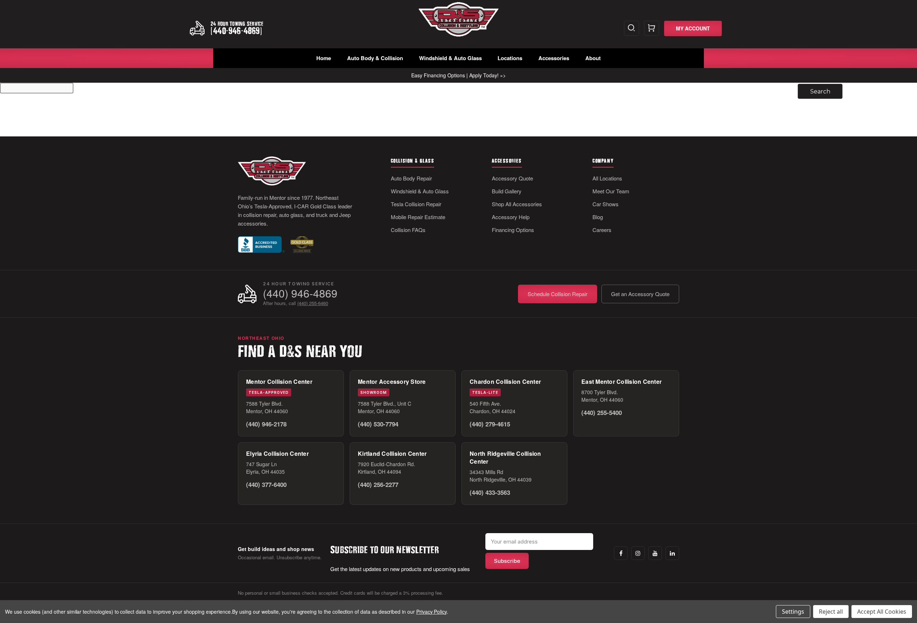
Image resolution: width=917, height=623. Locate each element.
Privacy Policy (431, 611)
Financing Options (513, 229)
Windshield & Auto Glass (450, 58)
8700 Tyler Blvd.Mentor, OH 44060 (602, 395)
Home (323, 58)
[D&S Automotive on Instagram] (638, 553)
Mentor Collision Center (279, 381)
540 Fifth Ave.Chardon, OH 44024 (492, 407)
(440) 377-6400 (266, 484)
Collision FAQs (408, 229)
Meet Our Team (610, 191)
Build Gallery (507, 191)
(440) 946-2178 (266, 424)
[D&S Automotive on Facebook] (621, 553)
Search (631, 28)
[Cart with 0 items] (651, 28)
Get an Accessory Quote (640, 294)
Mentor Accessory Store (392, 381)
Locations (510, 58)
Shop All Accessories (517, 204)
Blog (597, 217)
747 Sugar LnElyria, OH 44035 (265, 467)
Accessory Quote (512, 178)
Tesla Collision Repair (416, 204)
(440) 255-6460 (312, 303)
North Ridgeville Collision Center (505, 457)
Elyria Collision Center (277, 453)
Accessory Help (510, 217)
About (593, 58)
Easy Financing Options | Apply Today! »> (458, 75)
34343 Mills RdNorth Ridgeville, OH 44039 (501, 475)
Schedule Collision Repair (557, 294)
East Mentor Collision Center (621, 381)
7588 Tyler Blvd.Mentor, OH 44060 (267, 407)
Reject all (831, 611)
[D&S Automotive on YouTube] (655, 553)
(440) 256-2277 (378, 484)
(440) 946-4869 (300, 293)
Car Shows (605, 204)
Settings (793, 611)
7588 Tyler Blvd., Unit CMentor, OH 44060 (384, 407)
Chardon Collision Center (505, 381)
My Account (693, 28)
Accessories (553, 58)
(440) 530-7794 (378, 424)
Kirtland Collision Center (392, 453)
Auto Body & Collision (375, 58)
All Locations (607, 178)
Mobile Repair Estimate (418, 217)
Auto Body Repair (411, 178)
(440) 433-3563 (490, 492)
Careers (601, 229)
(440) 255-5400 (601, 412)
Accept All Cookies (881, 611)
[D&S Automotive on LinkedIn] (672, 553)
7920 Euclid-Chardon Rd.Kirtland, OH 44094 (386, 467)
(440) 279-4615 (490, 424)
